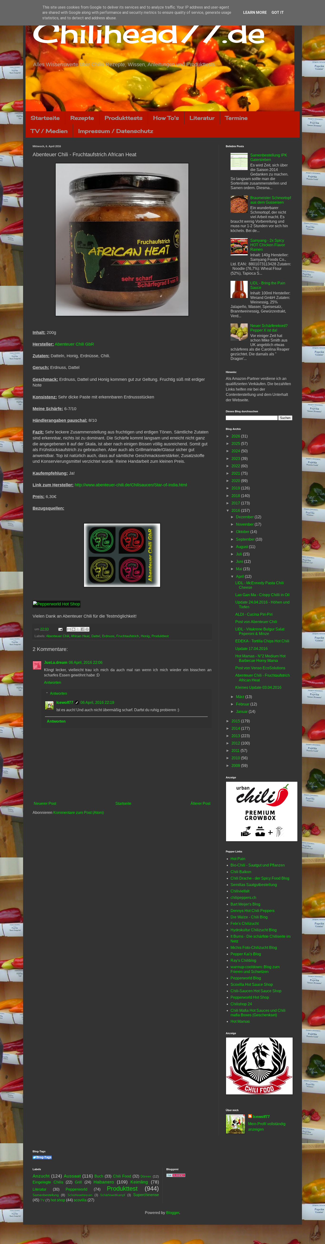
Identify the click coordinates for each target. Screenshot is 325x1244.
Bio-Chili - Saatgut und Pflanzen (258, 865)
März (240, 697)
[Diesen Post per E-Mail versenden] (69, 629)
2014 (236, 728)
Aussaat (72, 1176)
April (240, 576)
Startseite (45, 118)
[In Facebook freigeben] (82, 629)
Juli (239, 554)
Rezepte (82, 118)
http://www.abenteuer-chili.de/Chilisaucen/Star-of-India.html (131, 485)
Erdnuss (108, 636)
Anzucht (41, 1176)
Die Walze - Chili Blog (249, 917)
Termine (236, 118)
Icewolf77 (64, 702)
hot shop (58, 1200)
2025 (236, 444)
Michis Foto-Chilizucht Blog (254, 948)
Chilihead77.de (149, 32)
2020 (236, 481)
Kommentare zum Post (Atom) (78, 813)
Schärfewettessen (80, 1195)
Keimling (139, 1181)
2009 (236, 766)
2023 (236, 459)
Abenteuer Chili (57, 636)
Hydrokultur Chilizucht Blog (254, 930)
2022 (236, 466)
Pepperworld (76, 1189)
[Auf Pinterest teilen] (87, 629)
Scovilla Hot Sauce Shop (252, 984)
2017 (236, 503)
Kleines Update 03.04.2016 (258, 687)
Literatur (202, 118)
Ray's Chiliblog (243, 960)
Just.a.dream (55, 662)
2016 (236, 511)
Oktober (243, 532)
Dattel (95, 636)
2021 (236, 473)
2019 (236, 488)
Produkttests (124, 118)
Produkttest (160, 636)
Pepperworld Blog (246, 978)
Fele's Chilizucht (245, 924)
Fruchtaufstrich (127, 636)
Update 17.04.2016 (251, 649)
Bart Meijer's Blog (245, 904)
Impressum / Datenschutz (115, 131)
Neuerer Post (45, 803)
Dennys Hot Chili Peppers (253, 911)
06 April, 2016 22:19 (97, 702)
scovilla (80, 1200)
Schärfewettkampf (112, 1195)
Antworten (52, 682)
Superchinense (146, 1195)
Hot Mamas (240, 1021)
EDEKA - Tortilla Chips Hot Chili (262, 641)
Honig (145, 636)
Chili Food (122, 1176)
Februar (243, 704)
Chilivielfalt (240, 891)
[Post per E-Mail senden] (60, 629)
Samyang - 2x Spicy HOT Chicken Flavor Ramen (267, 245)
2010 (236, 758)
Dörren (146, 1176)
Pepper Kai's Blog (246, 954)
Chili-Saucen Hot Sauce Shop (256, 991)
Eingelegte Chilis (48, 1182)
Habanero (104, 1181)
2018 (236, 496)
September (246, 539)
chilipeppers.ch (243, 898)
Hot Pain (238, 859)
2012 (236, 743)
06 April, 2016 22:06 (86, 662)
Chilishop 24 (241, 1004)
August (242, 547)
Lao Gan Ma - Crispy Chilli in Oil (262, 595)
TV (42, 1200)
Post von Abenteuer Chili (256, 622)
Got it (277, 12)
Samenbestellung (46, 1195)
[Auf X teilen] (78, 629)
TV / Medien (49, 131)
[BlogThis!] (73, 629)
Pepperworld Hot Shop (250, 997)
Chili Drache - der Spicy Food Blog (260, 878)
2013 (236, 736)
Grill (78, 1182)
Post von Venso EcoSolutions (260, 668)
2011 (236, 751)
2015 (236, 721)
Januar (242, 712)
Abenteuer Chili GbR (74, 344)
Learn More (255, 12)
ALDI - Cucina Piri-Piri (254, 614)
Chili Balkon (241, 872)
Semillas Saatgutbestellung (254, 885)
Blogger (172, 1213)
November (245, 524)
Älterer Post (200, 803)
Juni (240, 561)
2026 (236, 436)
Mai (239, 569)
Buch (98, 1176)
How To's (166, 118)
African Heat (80, 636)
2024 (236, 451)
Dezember (245, 517)
